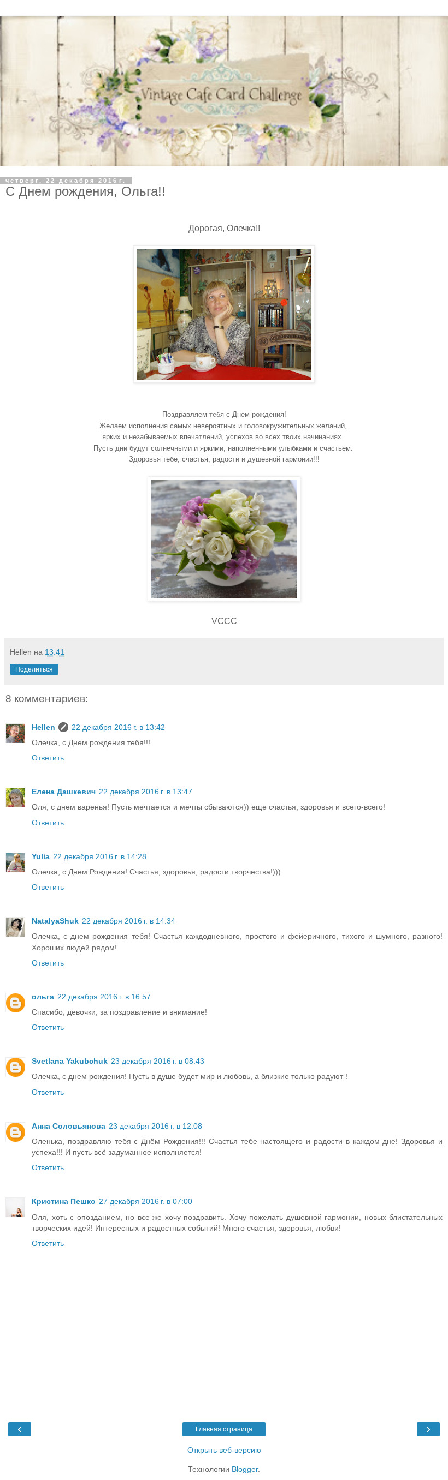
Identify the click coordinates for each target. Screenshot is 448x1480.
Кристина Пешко (64, 1201)
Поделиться (34, 669)
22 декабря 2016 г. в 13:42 (118, 727)
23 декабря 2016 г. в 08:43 (157, 1061)
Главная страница (224, 1429)
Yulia (41, 856)
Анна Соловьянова (68, 1126)
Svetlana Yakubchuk (70, 1061)
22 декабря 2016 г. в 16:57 (104, 996)
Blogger (245, 1469)
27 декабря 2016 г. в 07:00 (145, 1201)
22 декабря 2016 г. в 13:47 (145, 791)
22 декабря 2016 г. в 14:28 (99, 856)
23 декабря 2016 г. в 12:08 (155, 1126)
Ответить (48, 757)
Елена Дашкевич (64, 791)
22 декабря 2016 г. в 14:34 (128, 920)
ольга (43, 996)
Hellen (43, 727)
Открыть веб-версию (224, 1450)
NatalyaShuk (55, 920)
